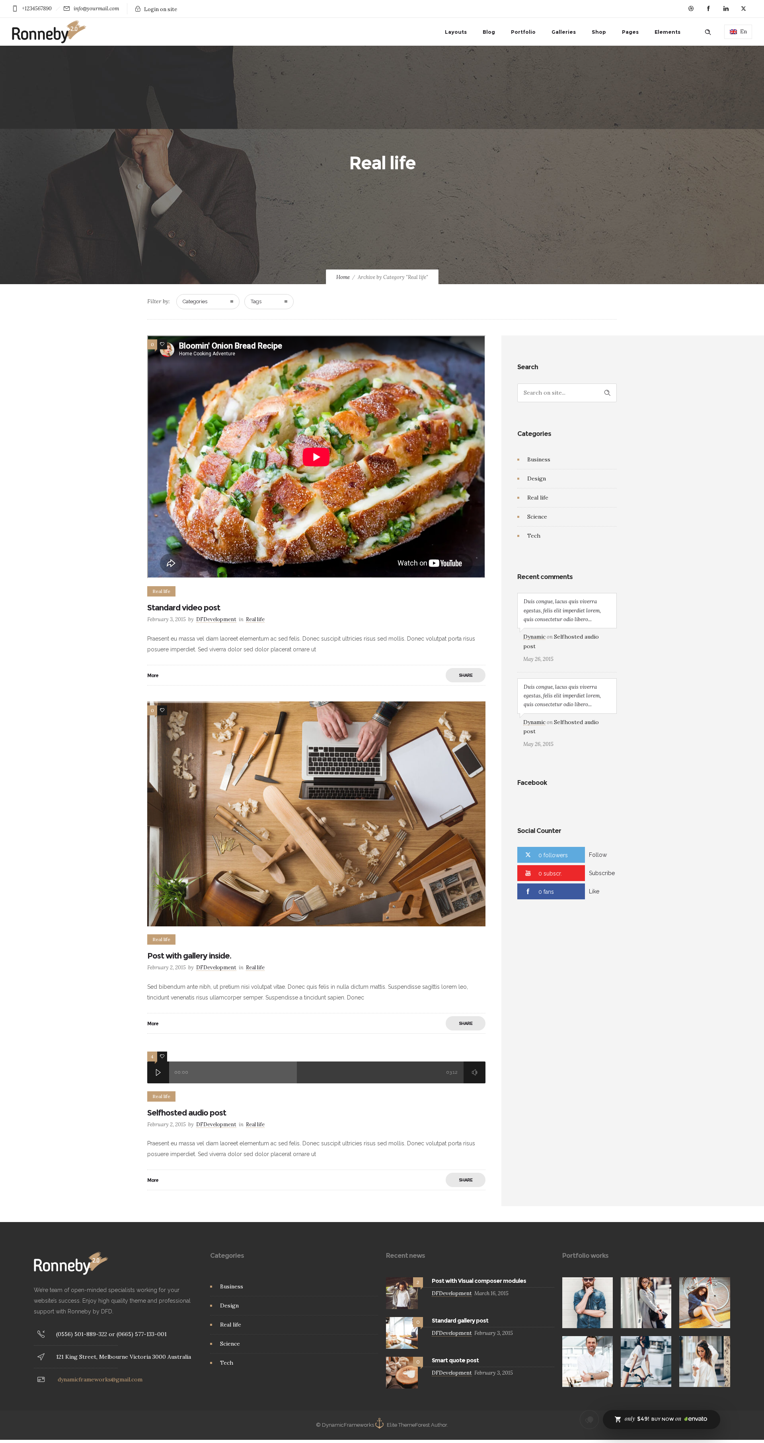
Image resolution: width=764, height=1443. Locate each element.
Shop (599, 32)
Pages (630, 32)
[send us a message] (589, 1419)
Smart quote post (455, 1360)
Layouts (456, 32)
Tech (533, 535)
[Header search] (708, 32)
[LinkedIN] (726, 8)
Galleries (564, 32)
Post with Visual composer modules (479, 1280)
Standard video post (183, 607)
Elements (667, 32)
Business (538, 459)
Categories (195, 301)
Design (536, 478)
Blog (489, 32)
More (152, 675)
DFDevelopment (216, 619)
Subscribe (602, 873)
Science (537, 516)
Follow (598, 855)
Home (343, 277)
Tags (256, 301)
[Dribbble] (691, 8)
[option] (316, 814)
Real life (537, 497)
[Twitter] (743, 8)
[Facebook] (708, 8)
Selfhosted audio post (186, 1113)
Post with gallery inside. (189, 956)
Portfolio (523, 32)
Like (594, 891)
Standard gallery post (460, 1320)
